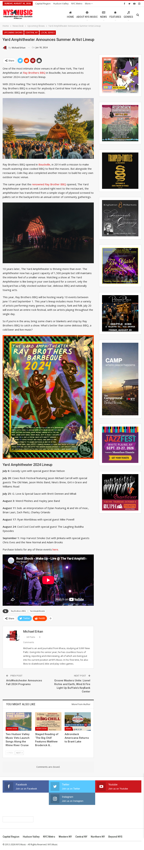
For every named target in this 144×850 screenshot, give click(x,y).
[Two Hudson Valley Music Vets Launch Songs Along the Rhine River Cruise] (19, 721)
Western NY (65, 836)
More (88, 3)
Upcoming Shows (13, 32)
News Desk (12, 729)
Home (70, 16)
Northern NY (98, 836)
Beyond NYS (115, 836)
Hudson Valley (61, 3)
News (103, 16)
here (55, 549)
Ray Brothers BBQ (34, 72)
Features (115, 16)
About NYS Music (87, 16)
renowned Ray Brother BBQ (49, 184)
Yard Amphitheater (37, 611)
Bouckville (44, 164)
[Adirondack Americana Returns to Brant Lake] (78, 721)
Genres (128, 16)
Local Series (48, 32)
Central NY (31, 32)
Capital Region (43, 3)
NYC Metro (76, 3)
